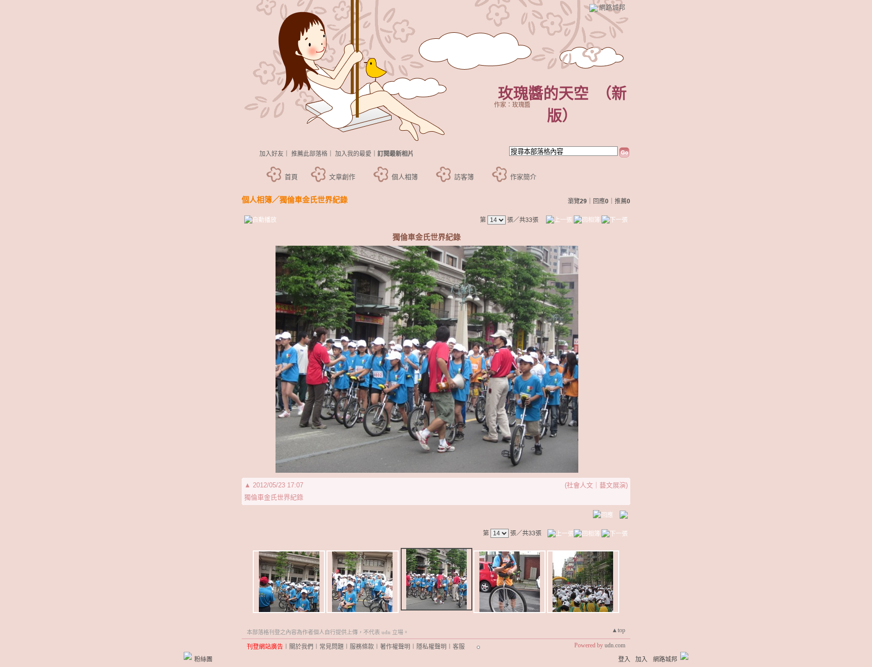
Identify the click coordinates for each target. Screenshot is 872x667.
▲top (618, 630)
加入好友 (271, 153)
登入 (624, 659)
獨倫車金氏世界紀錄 (314, 199)
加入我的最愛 (353, 153)
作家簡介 (523, 177)
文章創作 (342, 177)
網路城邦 (612, 7)
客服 (459, 646)
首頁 (291, 177)
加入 (641, 659)
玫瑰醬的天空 (543, 93)
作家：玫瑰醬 (512, 104)
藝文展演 (613, 485)
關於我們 (301, 646)
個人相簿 (405, 177)
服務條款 (362, 646)
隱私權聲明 (431, 646)
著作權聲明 (395, 646)
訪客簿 (464, 177)
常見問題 (331, 646)
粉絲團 (203, 659)
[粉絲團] (188, 656)
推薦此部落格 (309, 153)
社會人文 (580, 485)
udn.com (615, 645)
